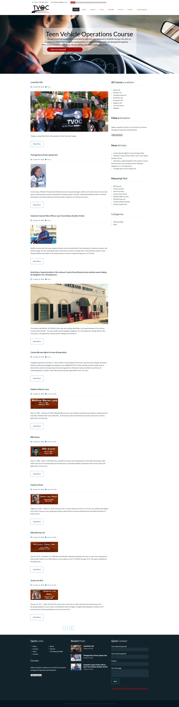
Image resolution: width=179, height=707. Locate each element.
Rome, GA (116, 90)
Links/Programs (142, 9)
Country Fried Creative (107, 704)
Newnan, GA (117, 93)
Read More (37, 144)
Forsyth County (118, 105)
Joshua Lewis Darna (120, 194)
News (49, 87)
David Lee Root (36, 485)
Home (76, 9)
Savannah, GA (118, 100)
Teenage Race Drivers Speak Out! (44, 155)
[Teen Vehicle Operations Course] (40, 8)
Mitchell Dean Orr (37, 532)
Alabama (116, 108)
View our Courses (58, 50)
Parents (93, 9)
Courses (120, 9)
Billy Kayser (35, 437)
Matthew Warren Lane (39, 389)
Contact (130, 9)
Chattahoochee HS (119, 95)
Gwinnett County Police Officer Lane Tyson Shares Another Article (57, 216)
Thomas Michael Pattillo (121, 202)
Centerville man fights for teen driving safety (48, 352)
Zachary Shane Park (120, 204)
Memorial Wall (51, 394)
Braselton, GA (118, 98)
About (84, 9)
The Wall (111, 9)
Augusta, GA (117, 103)
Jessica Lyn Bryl (36, 580)
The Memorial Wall (56, 651)
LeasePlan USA (36, 82)
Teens (102, 9)
